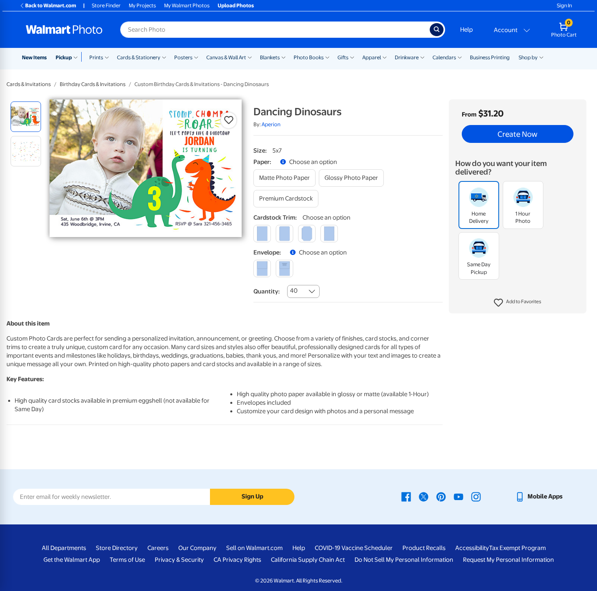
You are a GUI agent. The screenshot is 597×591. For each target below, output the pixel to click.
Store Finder (106, 5)
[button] (517, 303)
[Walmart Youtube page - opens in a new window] (458, 496)
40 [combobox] (294, 290)
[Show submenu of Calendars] (459, 57)
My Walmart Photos (187, 5)
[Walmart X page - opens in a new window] (423, 496)
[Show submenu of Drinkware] (422, 57)
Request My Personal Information (508, 559)
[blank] (262, 268)
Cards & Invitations (28, 84)
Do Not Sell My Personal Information (404, 559)
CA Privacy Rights (237, 559)
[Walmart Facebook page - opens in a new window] (406, 496)
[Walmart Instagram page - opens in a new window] (476, 496)
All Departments (64, 548)
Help (466, 29)
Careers (158, 548)
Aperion (271, 124)
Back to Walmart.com (50, 5)
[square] (262, 233)
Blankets (270, 57)
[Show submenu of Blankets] (283, 57)
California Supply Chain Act (308, 559)
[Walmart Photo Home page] (64, 29)
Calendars (444, 57)
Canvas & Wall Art (226, 57)
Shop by (528, 57)
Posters (183, 57)
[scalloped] (329, 233)
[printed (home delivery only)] (284, 268)
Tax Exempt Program (517, 548)
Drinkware (407, 57)
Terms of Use (127, 559)
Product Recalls (424, 548)
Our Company (197, 548)
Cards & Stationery (138, 57)
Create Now (517, 133)
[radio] (26, 116)
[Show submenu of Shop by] (541, 57)
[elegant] (307, 233)
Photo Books (309, 57)
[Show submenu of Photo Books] (327, 57)
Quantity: (266, 291)
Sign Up (252, 496)
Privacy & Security (179, 559)
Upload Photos (236, 5)
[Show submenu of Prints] (106, 57)
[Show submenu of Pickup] (77, 57)
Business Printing (490, 57)
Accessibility (472, 548)
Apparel (371, 57)
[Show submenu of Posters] (196, 57)
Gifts (342, 57)
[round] (284, 233)
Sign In (564, 5)
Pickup (64, 57)
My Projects (142, 5)
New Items (34, 57)
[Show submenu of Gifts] (352, 57)
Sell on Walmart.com (254, 548)
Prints (96, 57)
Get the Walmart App (71, 559)
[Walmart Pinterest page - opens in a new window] (441, 496)
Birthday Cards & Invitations (92, 84)
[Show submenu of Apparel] (384, 57)
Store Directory (117, 548)
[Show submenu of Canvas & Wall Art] (249, 57)
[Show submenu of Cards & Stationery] (164, 57)
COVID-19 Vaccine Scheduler (354, 548)
